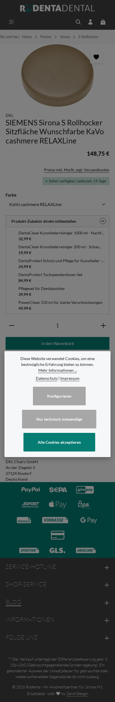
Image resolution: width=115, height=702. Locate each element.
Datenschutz (47, 378)
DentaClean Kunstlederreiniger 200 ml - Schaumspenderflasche (64, 246)
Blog (13, 602)
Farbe (11, 194)
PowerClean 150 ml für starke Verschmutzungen (60, 302)
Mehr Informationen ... (57, 370)
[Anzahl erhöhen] (103, 326)
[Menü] (11, 22)
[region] (57, 75)
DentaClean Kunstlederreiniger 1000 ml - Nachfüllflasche (64, 232)
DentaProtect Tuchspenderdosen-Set (50, 274)
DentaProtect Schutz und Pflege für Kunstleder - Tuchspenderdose (64, 260)
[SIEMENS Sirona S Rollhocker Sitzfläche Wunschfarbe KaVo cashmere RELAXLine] (57, 75)
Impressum (70, 378)
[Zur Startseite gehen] (57, 8)
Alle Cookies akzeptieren (59, 442)
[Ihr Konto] (90, 22)
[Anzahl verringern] (12, 326)
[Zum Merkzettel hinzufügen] (96, 57)
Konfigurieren (59, 396)
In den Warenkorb (57, 343)
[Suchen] (78, 22)
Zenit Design (77, 693)
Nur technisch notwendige (59, 419)
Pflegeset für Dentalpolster (41, 288)
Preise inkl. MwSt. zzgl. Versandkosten (76, 169)
